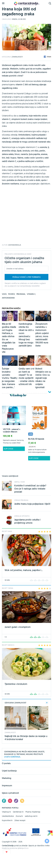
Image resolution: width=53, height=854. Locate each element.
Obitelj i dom (19, 482)
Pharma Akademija (32, 812)
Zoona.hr (19, 816)
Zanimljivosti (17, 57)
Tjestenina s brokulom (16, 683)
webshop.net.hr (31, 816)
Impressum (7, 785)
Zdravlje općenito (21, 516)
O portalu (6, 763)
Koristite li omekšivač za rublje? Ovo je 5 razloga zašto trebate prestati (30, 488)
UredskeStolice (8, 816)
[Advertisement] (26, 217)
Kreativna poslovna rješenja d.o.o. (15, 848)
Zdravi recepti (19, 820)
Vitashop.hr (6, 812)
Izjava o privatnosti (10, 793)
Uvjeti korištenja (9, 770)
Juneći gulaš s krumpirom (17, 626)
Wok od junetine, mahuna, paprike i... (24, 570)
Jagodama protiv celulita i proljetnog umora (27, 521)
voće (4, 294)
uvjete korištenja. (12, 757)
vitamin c (31, 294)
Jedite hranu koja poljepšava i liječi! (32, 503)
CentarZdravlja (26, 3)
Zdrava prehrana (21, 500)
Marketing (6, 778)
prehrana (21, 294)
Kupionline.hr (7, 820)
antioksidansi (8, 298)
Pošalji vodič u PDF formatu (26, 277)
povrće (11, 294)
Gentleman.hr (18, 812)
